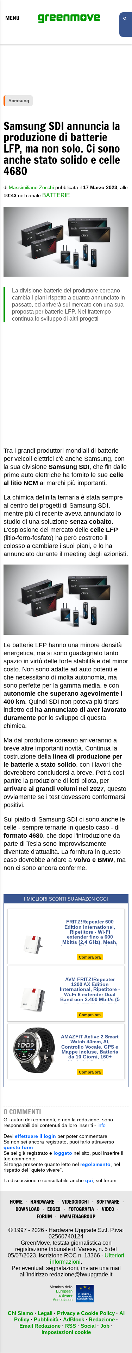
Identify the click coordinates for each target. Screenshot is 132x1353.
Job (104, 1326)
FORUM (44, 1216)
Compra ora (90, 957)
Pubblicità (46, 1319)
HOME (16, 1201)
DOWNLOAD (27, 1209)
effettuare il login (35, 1136)
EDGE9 (54, 1209)
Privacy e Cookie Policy (86, 1313)
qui (89, 1180)
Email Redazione (40, 1326)
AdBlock (73, 1319)
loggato (63, 1153)
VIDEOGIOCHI (75, 1201)
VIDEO (108, 1209)
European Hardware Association (63, 1295)
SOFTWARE (107, 1201)
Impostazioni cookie (66, 1332)
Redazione (102, 1319)
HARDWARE (42, 1201)
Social (88, 1326)
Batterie (56, 195)
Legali (45, 1313)
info (102, 1125)
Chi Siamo (20, 1313)
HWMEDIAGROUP (77, 1216)
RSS (70, 1326)
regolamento (95, 1164)
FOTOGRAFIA (81, 1209)
